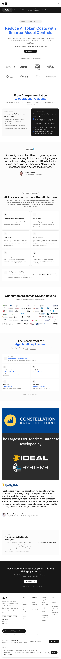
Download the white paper (48, 547)
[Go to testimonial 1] (27, 183)
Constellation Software (11, 615)
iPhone (5, 626)
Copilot (24, 611)
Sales (33, 606)
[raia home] (4, 3)
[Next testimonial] (37, 183)
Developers (45, 619)
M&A (33, 611)
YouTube (44, 624)
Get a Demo (29, 55)
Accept (54, 652)
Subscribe (53, 645)
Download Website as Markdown (15, 635)
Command (24, 609)
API (23, 618)
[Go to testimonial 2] (29, 183)
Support (34, 604)
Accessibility (55, 610)
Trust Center (45, 609)
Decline (46, 652)
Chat (23, 613)
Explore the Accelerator (30, 398)
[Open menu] (58, 3)
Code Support (35, 613)
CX (22, 606)
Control (24, 616)
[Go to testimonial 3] (32, 183)
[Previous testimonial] (24, 183)
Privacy (53, 604)
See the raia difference (46, 279)
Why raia (44, 604)
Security (44, 606)
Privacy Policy (7, 654)
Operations (34, 609)
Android (5, 628)
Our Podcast (45, 622)
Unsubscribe (55, 619)
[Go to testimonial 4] (34, 183)
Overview (24, 604)
